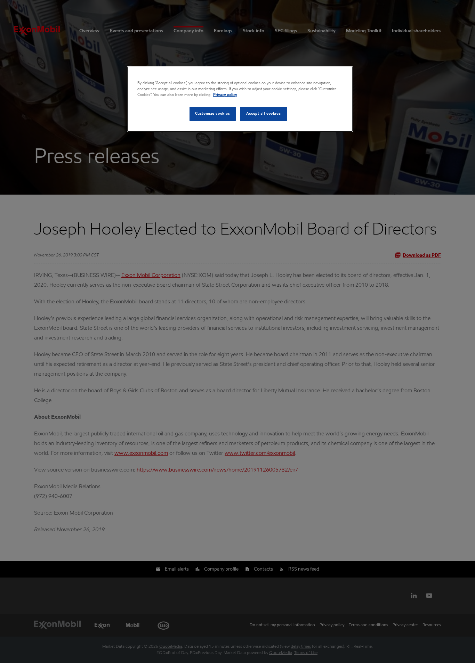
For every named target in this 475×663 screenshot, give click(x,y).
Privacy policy (225, 95)
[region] (240, 99)
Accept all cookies (263, 114)
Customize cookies (212, 114)
